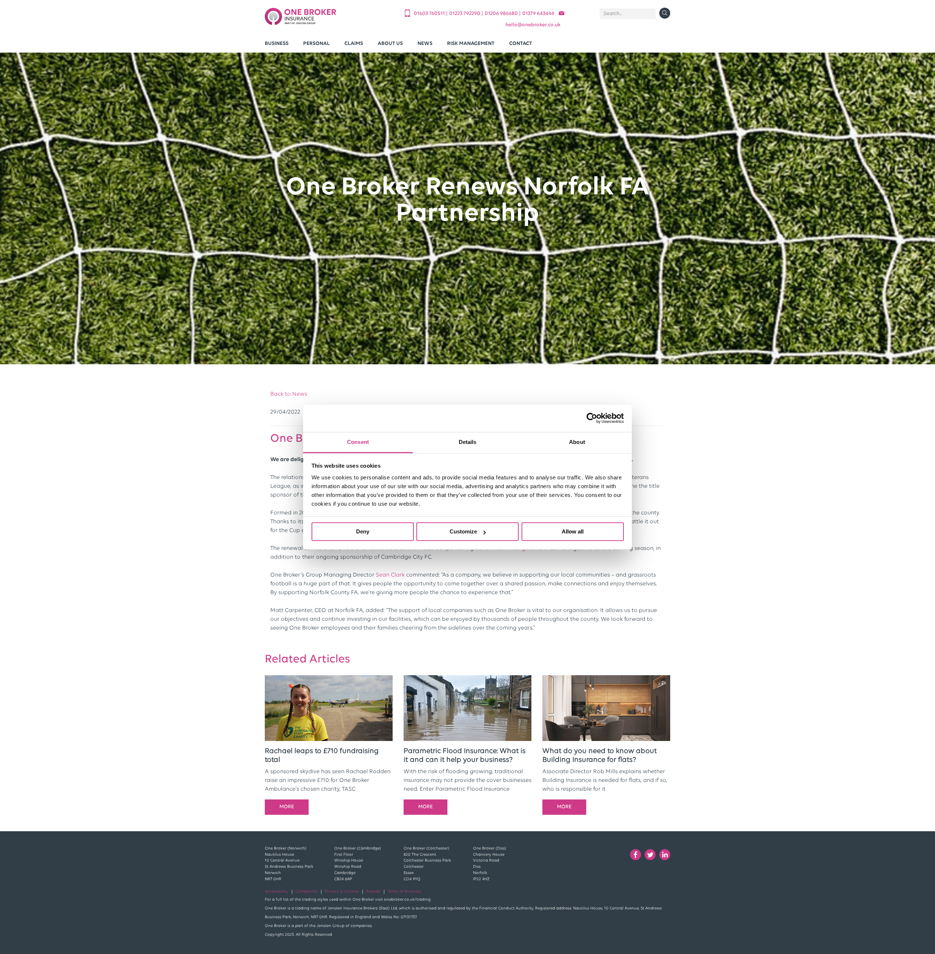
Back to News (288, 394)
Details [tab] (468, 442)
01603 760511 (430, 13)
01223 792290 (465, 13)
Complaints (306, 892)
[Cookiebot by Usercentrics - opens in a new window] (592, 418)
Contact (520, 43)
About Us (390, 43)
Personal (316, 43)
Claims (353, 43)
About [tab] (577, 442)
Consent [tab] (358, 442)
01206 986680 (502, 13)
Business (277, 43)
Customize (463, 531)
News (424, 43)
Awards (373, 892)
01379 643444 (538, 13)
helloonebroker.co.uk (533, 25)
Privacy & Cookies (342, 892)
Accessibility (276, 892)
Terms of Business (404, 892)
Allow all (573, 531)
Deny (362, 531)
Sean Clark (390, 575)
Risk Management (471, 43)
